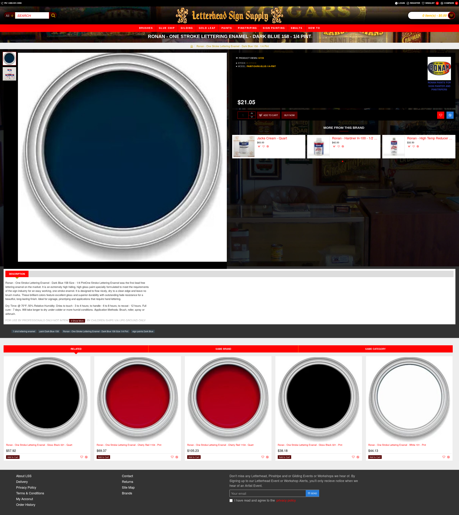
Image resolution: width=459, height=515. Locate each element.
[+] (251, 113)
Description (17, 274)
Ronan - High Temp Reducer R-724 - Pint (430, 138)
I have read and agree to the (264, 500)
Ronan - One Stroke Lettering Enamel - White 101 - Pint (397, 444)
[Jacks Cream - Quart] (244, 146)
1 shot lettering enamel (24, 331)
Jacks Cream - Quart (272, 138)
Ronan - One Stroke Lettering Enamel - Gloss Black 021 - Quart (39, 444)
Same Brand (223, 349)
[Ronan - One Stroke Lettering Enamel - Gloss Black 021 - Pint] (318, 399)
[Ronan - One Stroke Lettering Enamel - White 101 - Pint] (409, 399)
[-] (251, 117)
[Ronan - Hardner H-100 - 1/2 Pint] (319, 146)
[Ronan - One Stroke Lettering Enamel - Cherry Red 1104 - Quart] (228, 399)
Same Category (375, 349)
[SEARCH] (53, 15)
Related (76, 349)
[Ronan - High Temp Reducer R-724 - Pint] (394, 146)
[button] (10, 54)
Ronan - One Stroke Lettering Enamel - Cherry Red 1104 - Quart (220, 444)
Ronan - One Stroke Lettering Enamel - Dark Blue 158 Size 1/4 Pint (95, 331)
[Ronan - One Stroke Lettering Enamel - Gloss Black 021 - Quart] (47, 399)
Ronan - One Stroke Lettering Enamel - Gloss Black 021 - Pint (310, 444)
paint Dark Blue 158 (49, 331)
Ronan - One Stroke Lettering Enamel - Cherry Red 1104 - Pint (129, 444)
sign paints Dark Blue (143, 331)
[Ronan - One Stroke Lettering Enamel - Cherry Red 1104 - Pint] (137, 399)
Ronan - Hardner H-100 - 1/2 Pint (355, 138)
